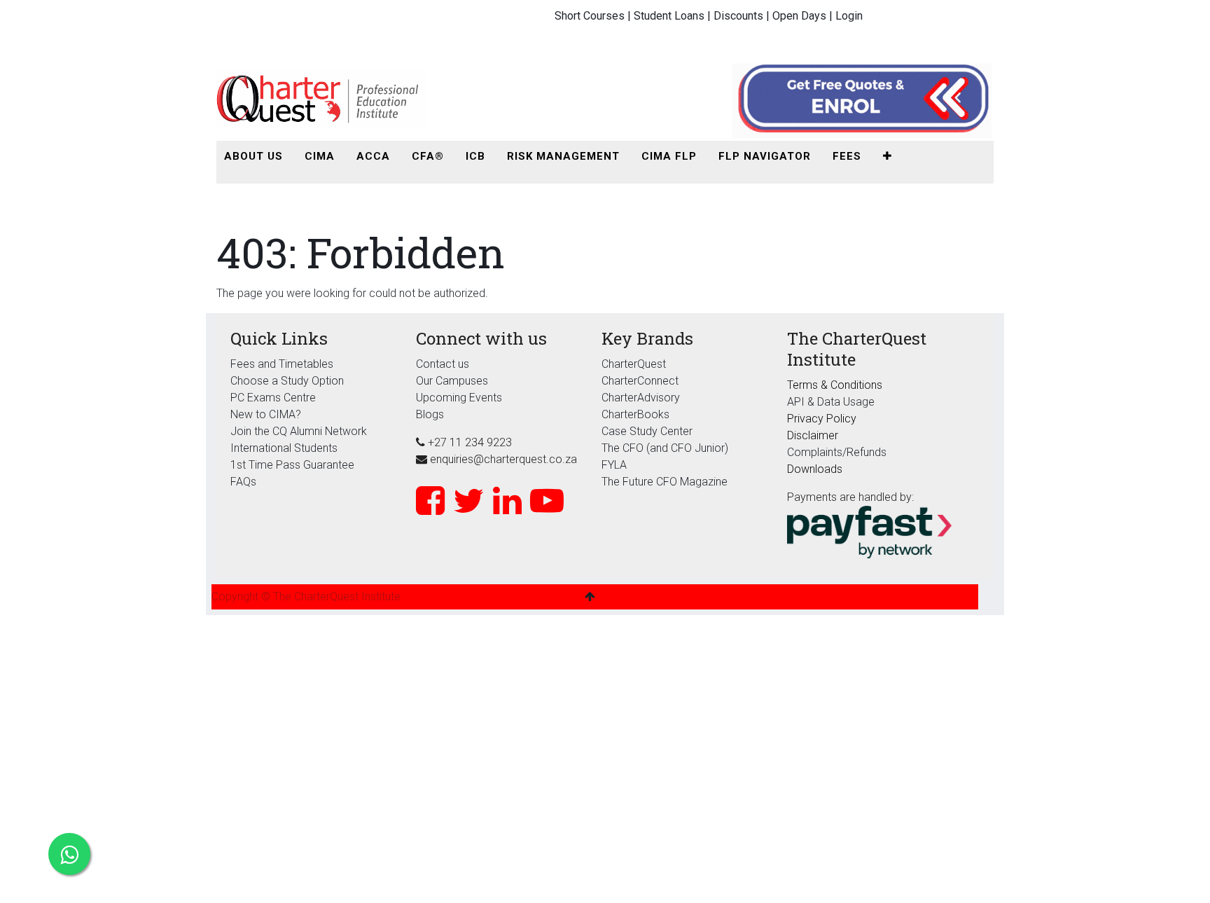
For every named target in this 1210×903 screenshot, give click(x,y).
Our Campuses (452, 380)
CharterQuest (633, 364)
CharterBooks (635, 414)
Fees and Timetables (281, 364)
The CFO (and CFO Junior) (664, 448)
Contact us (442, 364)
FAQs (243, 481)
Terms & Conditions (834, 385)
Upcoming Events (459, 397)
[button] (887, 156)
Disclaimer (812, 435)
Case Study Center (647, 431)
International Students (284, 448)
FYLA (614, 464)
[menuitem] (253, 156)
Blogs (430, 414)
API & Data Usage (831, 401)
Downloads (814, 469)
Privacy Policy (821, 418)
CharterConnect (640, 380)
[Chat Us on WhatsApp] (69, 854)
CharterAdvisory (640, 397)
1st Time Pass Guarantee (293, 464)
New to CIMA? (265, 414)
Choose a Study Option (287, 380)
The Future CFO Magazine (664, 481)
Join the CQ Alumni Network (298, 431)
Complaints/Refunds (836, 452)
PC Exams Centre (273, 397)
